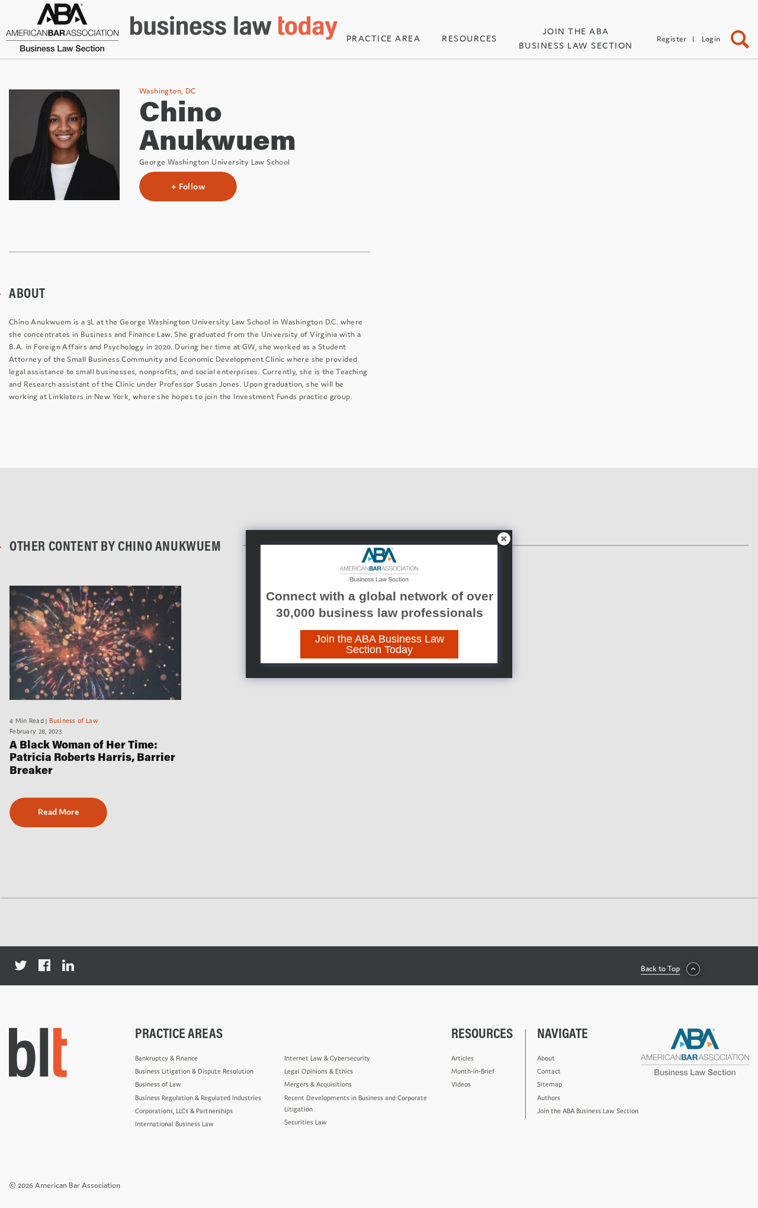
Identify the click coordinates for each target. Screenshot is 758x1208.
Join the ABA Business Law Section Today (379, 644)
